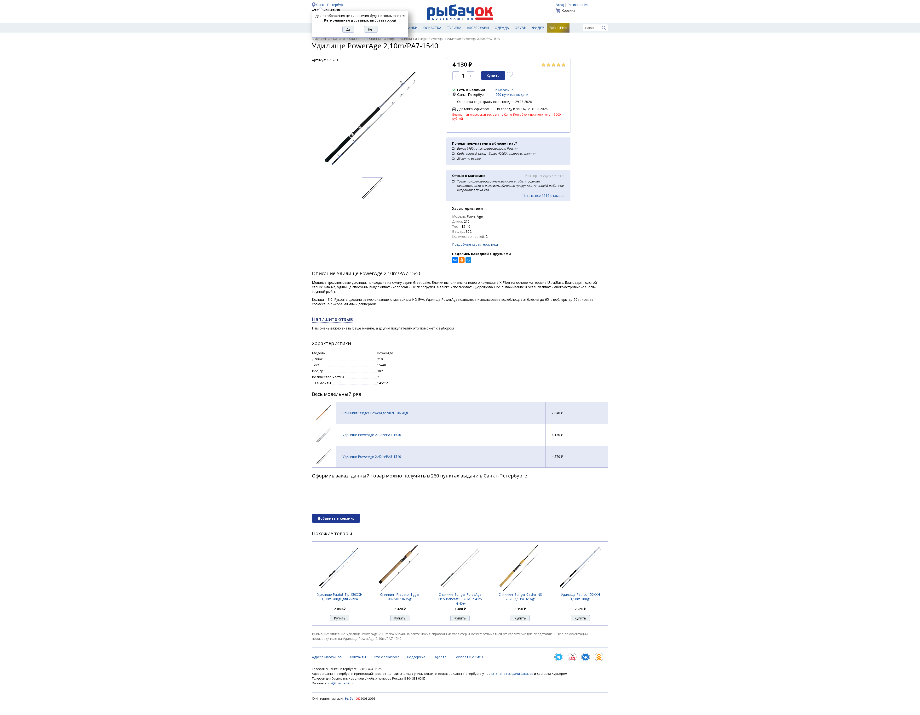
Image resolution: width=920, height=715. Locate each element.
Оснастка (432, 27)
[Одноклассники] (462, 260)
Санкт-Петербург (330, 4)
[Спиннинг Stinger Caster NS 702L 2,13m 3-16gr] (520, 589)
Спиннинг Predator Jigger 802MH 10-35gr (400, 596)
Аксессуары (478, 27)
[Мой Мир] (468, 260)
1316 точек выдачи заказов (512, 673)
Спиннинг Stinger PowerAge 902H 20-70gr (375, 413)
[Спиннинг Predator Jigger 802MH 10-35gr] (400, 589)
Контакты (358, 657)
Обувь (520, 27)
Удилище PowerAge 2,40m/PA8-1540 (371, 456)
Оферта (439, 657)
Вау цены (558, 27)
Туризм (454, 27)
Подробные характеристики (475, 244)
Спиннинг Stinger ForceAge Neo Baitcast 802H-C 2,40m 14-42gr (460, 599)
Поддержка (416, 657)
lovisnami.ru (321, 38)
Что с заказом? (386, 657)
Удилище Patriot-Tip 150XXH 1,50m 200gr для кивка (339, 596)
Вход (560, 4)
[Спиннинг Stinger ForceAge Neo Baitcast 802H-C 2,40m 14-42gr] (460, 589)
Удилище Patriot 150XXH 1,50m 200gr (580, 596)
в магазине (504, 90)
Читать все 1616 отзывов (543, 195)
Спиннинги (357, 38)
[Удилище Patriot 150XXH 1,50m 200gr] (580, 589)
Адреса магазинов (327, 657)
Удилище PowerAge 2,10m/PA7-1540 (371, 434)
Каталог (339, 38)
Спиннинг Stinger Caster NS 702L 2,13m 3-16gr (520, 596)
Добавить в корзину (336, 518)
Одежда (502, 27)
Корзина (568, 10)
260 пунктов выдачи (511, 94)
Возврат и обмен (468, 657)
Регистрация (578, 4)
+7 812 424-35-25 (326, 10)
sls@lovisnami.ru (340, 683)
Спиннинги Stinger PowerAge (421, 38)
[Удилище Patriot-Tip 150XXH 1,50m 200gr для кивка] (340, 589)
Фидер (538, 27)
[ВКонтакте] (455, 260)
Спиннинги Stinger (383, 38)
